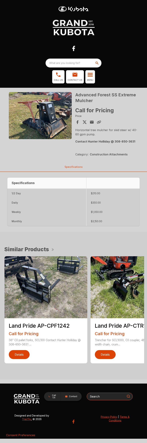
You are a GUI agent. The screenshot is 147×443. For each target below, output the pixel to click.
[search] (97, 63)
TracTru (26, 419)
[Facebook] (73, 48)
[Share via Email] (92, 122)
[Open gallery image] (40, 115)
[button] (58, 76)
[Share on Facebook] (77, 122)
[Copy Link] (99, 122)
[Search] (128, 396)
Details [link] (19, 354)
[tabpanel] (40, 116)
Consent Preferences (20, 435)
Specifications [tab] (74, 166)
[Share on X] (84, 122)
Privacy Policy (109, 416)
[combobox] (73, 63)
